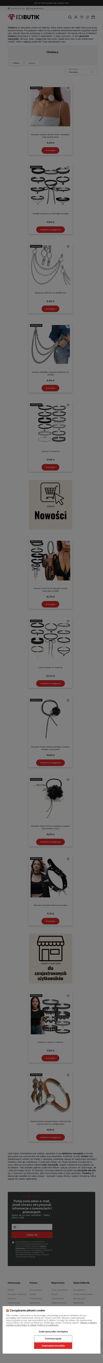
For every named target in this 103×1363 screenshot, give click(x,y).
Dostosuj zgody (53, 1338)
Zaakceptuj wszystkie (53, 1345)
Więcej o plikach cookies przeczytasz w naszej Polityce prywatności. (51, 1323)
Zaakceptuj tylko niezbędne (53, 1331)
